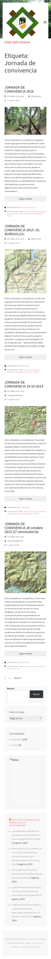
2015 (26, 370)
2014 (26, 511)
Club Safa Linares (17, 42)
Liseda (23, 513)
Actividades (24, 207)
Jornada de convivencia (25, 372)
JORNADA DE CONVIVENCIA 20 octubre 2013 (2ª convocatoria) (24, 527)
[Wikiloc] (14, 759)
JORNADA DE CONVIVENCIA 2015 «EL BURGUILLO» (22, 230)
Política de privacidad (30, 947)
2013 (26, 666)
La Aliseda (24, 214)
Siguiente (17, 678)
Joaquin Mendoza (15, 395)
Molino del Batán (36, 214)
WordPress (16, 947)
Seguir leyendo (25, 198)
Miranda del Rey (32, 513)
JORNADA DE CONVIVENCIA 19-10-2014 (24, 384)
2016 (26, 211)
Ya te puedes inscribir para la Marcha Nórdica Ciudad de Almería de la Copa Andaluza (27, 874)
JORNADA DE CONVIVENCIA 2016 (19, 89)
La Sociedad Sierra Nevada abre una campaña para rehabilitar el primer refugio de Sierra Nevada (26, 835)
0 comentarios (13, 100)
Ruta (9, 216)
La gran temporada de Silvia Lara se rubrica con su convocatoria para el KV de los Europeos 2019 (26, 891)
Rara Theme (26, 943)
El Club (33, 207)
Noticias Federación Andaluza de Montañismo (24, 822)
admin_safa (36, 96)
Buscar (10, 688)
